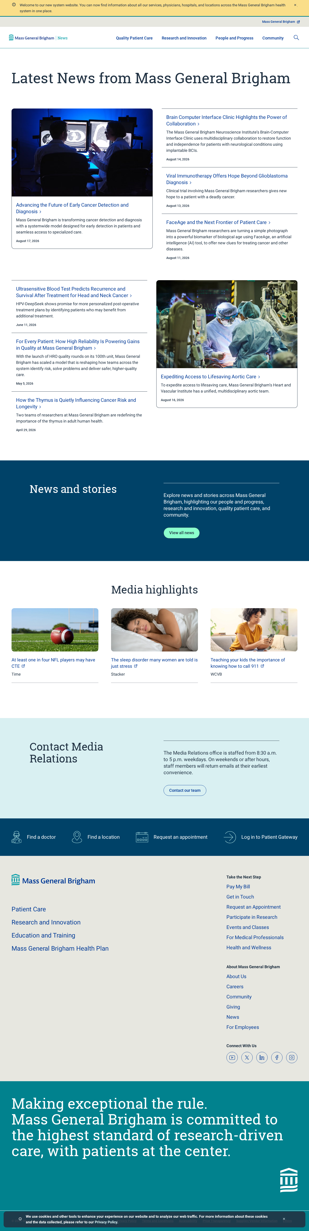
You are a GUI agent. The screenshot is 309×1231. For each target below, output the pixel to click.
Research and (46, 922)
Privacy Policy (106, 1222)
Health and (248, 947)
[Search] (296, 37)
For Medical (255, 937)
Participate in (251, 917)
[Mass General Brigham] (38, 37)
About (236, 976)
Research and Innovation (184, 38)
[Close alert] (294, 5)
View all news (181, 532)
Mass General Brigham (278, 21)
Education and (43, 935)
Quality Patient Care (134, 38)
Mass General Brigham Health (60, 948)
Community (273, 38)
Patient (29, 909)
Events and (247, 927)
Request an (253, 907)
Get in (240, 897)
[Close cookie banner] (284, 1219)
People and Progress (234, 38)
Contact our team (185, 790)
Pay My (238, 886)
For (242, 1027)
